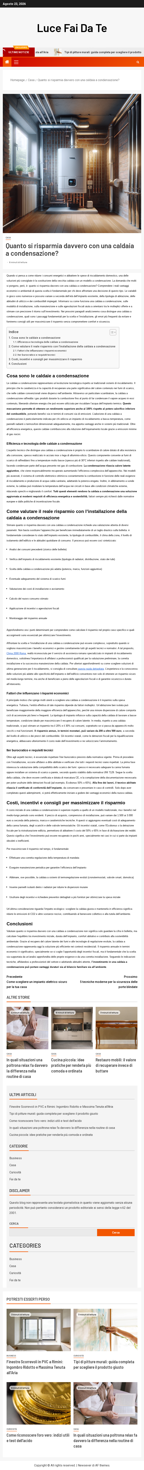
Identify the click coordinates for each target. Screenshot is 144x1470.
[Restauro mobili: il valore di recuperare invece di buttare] (116, 1028)
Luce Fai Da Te (72, 27)
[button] (16, 62)
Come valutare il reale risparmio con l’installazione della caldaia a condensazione (63, 346)
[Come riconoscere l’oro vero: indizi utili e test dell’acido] (39, 1403)
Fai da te (15, 1179)
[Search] (138, 62)
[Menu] (16, 62)
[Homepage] (7, 62)
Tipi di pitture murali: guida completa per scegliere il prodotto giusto (79, 52)
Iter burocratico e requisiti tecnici (36, 354)
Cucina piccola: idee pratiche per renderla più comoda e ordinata (71, 1065)
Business (15, 1158)
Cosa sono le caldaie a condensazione (35, 337)
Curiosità (15, 1172)
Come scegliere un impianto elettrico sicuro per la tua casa (37, 982)
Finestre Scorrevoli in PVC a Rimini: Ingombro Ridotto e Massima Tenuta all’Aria (61, 1106)
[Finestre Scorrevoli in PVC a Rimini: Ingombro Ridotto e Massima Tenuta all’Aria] (39, 1330)
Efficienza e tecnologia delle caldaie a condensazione (47, 342)
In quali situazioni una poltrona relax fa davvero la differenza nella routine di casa (62, 1128)
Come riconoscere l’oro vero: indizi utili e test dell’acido (45, 1121)
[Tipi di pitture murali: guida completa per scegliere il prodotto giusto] (106, 1330)
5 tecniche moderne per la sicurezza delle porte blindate (108, 982)
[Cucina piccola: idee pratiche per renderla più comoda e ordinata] (72, 1028)
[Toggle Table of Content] (111, 332)
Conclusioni (19, 363)
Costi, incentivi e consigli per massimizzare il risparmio (46, 359)
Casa (8, 238)
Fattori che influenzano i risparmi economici (41, 350)
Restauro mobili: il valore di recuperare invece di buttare (116, 1065)
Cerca (14, 1223)
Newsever (84, 1465)
